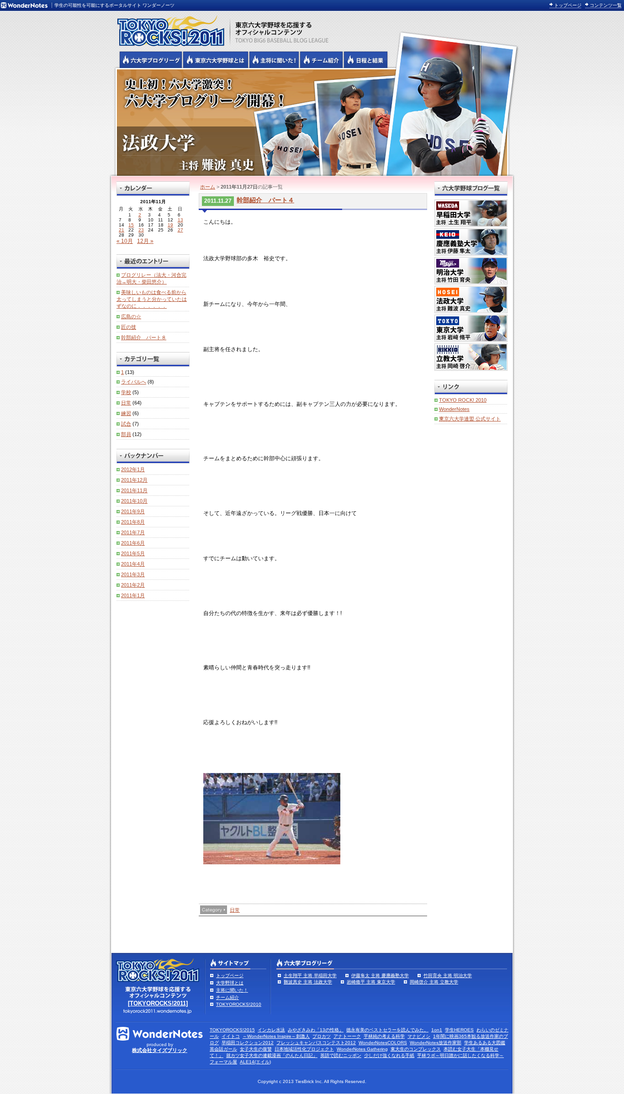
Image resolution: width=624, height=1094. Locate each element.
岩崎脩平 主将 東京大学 (371, 981)
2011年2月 (133, 585)
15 (131, 224)
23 (141, 229)
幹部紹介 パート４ (265, 200)
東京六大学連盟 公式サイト (470, 418)
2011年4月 (133, 564)
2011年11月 (134, 490)
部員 (126, 434)
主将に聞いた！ (232, 990)
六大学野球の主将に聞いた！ (274, 60)
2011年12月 (134, 480)
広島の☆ (131, 316)
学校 (126, 392)
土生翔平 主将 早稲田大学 (310, 975)
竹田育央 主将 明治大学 (447, 975)
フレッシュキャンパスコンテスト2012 (316, 1042)
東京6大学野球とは (215, 60)
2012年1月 (133, 469)
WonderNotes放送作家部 (435, 1042)
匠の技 (128, 327)
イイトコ (231, 1036)
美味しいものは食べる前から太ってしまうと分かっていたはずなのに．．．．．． (151, 299)
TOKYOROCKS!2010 (238, 1004)
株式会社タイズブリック (159, 1050)
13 (180, 219)
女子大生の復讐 (256, 1049)
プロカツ (321, 1036)
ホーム (207, 186)
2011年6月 (133, 543)
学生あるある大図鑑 (484, 1042)
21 (121, 229)
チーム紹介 (227, 997)
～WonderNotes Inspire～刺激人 (276, 1036)
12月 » (145, 241)
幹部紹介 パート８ (143, 337)
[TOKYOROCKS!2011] (158, 1003)
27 (180, 229)
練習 (126, 413)
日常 (235, 910)
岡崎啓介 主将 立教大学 (434, 981)
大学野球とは (229, 982)
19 (170, 224)
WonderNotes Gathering (362, 1049)
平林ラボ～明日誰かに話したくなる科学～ (460, 1055)
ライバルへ (133, 381)
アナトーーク (347, 1036)
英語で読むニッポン (340, 1055)
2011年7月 (133, 532)
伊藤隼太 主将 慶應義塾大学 (380, 975)
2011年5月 (133, 553)
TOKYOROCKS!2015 (232, 1029)
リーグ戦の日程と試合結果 (365, 60)
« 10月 (124, 241)
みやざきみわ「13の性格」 (316, 1029)
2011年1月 (133, 595)
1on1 (436, 1029)
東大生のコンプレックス (416, 1049)
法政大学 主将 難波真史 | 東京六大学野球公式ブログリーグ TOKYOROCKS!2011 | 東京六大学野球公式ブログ (312, 122)
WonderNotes (454, 409)
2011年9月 (133, 511)
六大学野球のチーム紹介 (321, 60)
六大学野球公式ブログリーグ (151, 60)
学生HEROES (459, 1029)
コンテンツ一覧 (606, 5)
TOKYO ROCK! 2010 (463, 400)
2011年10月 (134, 501)
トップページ (568, 5)
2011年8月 (133, 522)
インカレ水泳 (271, 1029)
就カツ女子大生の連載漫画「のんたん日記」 (271, 1055)
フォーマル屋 (223, 1061)
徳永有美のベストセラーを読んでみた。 (387, 1029)
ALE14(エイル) (255, 1061)
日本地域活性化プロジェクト (304, 1049)
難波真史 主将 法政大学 (308, 981)
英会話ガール (223, 1049)
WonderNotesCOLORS (383, 1042)
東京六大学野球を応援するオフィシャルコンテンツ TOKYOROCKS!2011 (168, 28)
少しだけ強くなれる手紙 (389, 1055)
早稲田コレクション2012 (248, 1042)
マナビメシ (418, 1036)
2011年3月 (133, 574)
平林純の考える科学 (384, 1036)
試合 (126, 423)
